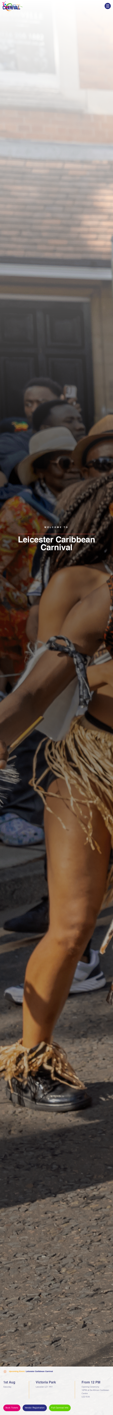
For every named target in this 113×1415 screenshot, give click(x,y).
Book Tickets (12, 1408)
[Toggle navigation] (108, 6)
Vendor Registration (35, 1408)
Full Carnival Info (59, 1408)
